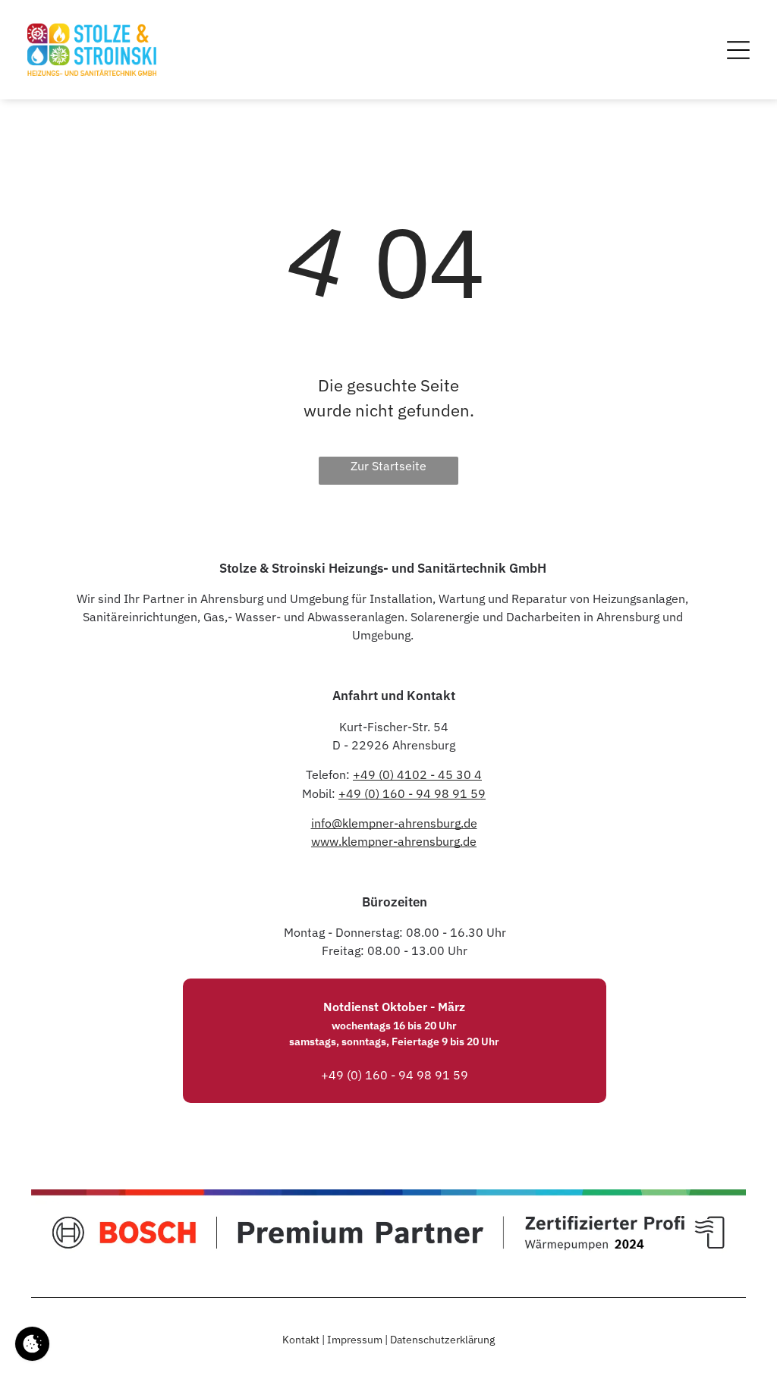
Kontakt (300, 1339)
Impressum (354, 1339)
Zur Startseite (388, 465)
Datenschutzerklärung (442, 1339)
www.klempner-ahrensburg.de (394, 841)
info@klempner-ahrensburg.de (394, 823)
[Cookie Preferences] (32, 1344)
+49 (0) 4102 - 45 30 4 (417, 774)
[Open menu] (738, 50)
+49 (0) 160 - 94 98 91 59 (412, 793)
